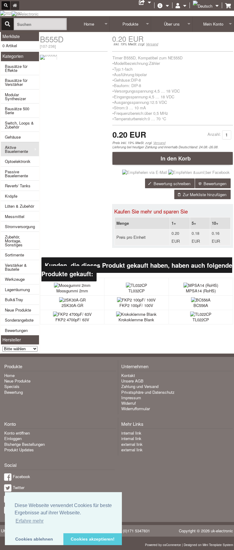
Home (89, 24)
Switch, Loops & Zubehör (19, 125)
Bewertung (13, 392)
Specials (12, 386)
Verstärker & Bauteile (16, 267)
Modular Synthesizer (15, 96)
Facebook (21, 476)
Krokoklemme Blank (136, 320)
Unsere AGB (132, 381)
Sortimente (14, 255)
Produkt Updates (19, 450)
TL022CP (201, 320)
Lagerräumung (17, 289)
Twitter (18, 487)
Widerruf (128, 403)
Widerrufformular (135, 408)
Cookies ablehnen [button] (34, 539)
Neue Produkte (18, 310)
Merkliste (11, 36)
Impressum (131, 397)
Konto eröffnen (17, 433)
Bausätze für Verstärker (16, 82)
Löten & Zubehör (19, 206)
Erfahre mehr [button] (30, 521)
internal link (131, 433)
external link (132, 444)
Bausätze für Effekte (16, 68)
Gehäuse (13, 137)
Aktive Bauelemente (16, 149)
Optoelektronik (17, 161)
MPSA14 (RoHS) (201, 291)
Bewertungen (16, 330)
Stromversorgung (20, 226)
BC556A (200, 305)
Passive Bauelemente (16, 173)
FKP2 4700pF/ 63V (72, 320)
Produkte (130, 24)
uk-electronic (222, 531)
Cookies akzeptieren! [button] (93, 539)
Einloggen (13, 438)
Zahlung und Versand (139, 386)
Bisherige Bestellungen (24, 444)
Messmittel (14, 216)
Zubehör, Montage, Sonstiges (14, 241)
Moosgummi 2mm (72, 291)
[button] (172, 158)
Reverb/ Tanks (17, 186)
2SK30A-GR (72, 305)
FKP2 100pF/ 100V (136, 305)
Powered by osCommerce (163, 545)
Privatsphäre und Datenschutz (148, 392)
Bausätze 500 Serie (17, 110)
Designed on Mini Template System (208, 545)
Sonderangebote (19, 320)
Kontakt (128, 375)
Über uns (172, 24)
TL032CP (136, 291)
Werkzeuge (15, 279)
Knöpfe (11, 196)
